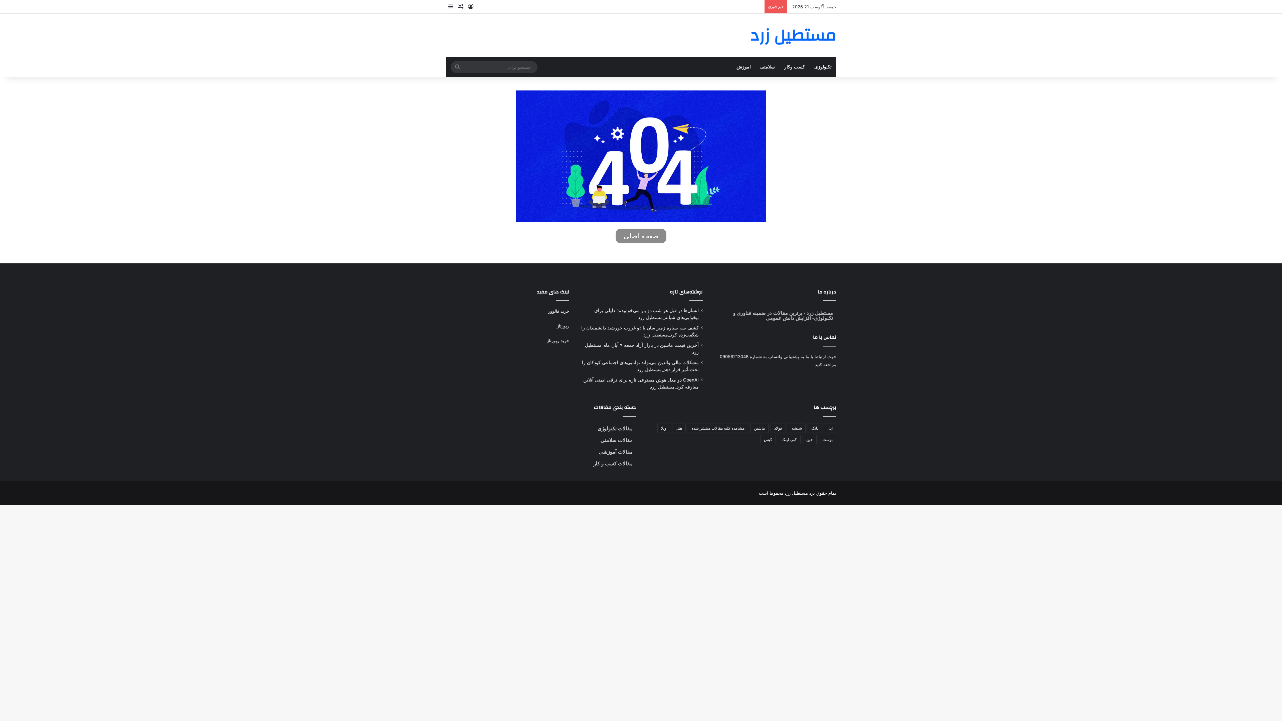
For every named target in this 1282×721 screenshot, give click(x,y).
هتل (679, 428)
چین (809, 439)
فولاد (778, 428)
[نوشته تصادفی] (461, 6)
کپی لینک (789, 439)
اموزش (743, 66)
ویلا (663, 428)
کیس (768, 439)
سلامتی (767, 66)
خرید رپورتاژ (558, 340)
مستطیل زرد (819, 313)
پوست (827, 439)
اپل (830, 428)
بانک (814, 428)
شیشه (797, 428)
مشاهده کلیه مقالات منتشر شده (717, 428)
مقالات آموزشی (616, 452)
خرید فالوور (558, 311)
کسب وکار (794, 66)
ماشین (759, 428)
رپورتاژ (563, 325)
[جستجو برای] (457, 67)
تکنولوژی (823, 66)
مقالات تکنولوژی (615, 428)
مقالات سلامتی (617, 440)
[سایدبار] (451, 6)
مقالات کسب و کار (613, 463)
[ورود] (471, 6)
